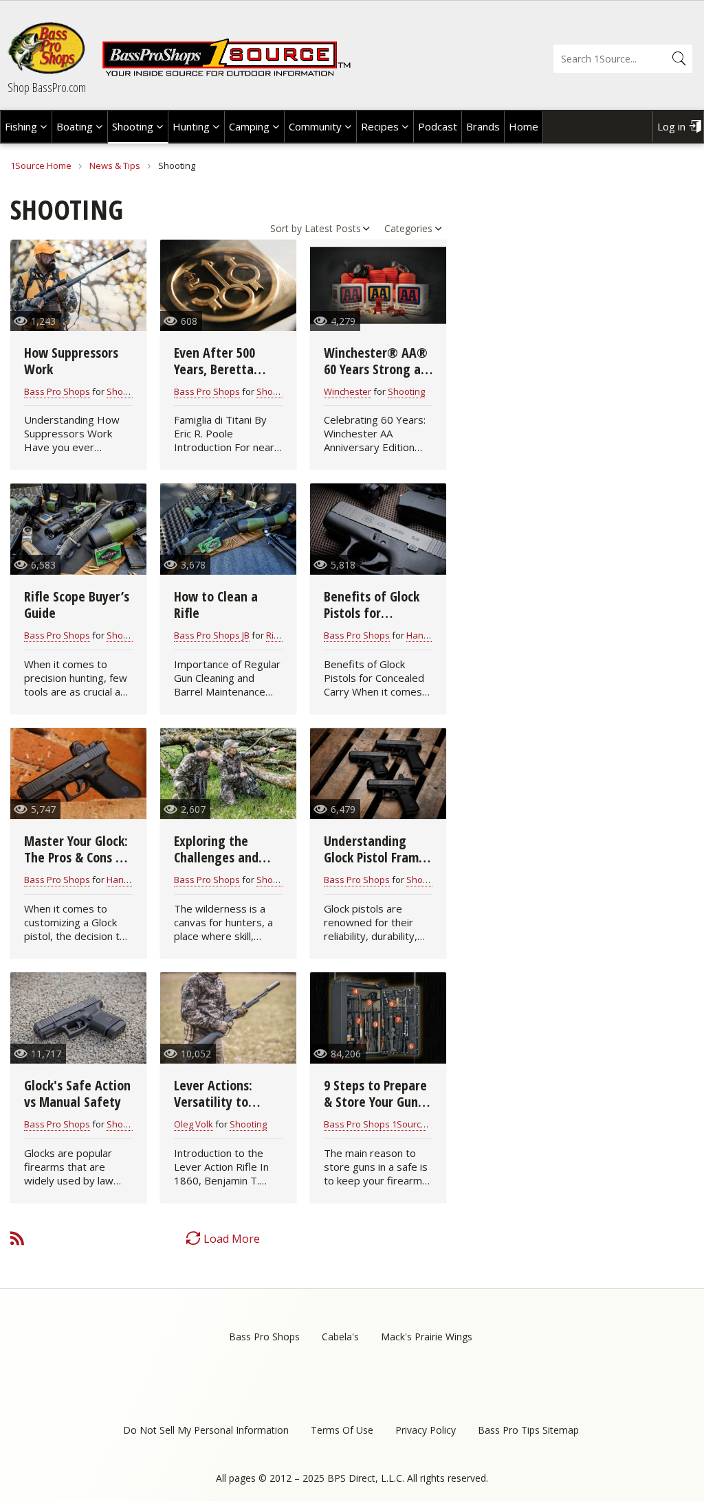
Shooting (132, 126)
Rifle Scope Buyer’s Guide (76, 604)
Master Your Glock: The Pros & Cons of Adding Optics (76, 857)
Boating (74, 126)
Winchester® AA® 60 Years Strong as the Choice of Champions (376, 377)
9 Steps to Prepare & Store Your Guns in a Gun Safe (375, 1101)
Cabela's (340, 1336)
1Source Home (41, 165)
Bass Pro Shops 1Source (375, 1124)
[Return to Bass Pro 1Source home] (226, 73)
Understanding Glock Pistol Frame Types (375, 857)
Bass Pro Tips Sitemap (528, 1429)
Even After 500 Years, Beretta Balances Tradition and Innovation (226, 377)
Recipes (380, 126)
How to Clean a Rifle (216, 604)
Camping (249, 126)
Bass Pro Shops (57, 391)
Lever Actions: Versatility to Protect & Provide (223, 1101)
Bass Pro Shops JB (212, 635)
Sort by (286, 228)
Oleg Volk (193, 1124)
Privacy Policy (425, 1429)
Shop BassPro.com (47, 87)
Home (523, 126)
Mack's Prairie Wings (426, 1336)
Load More (232, 1238)
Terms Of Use (342, 1429)
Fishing (21, 126)
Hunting (191, 126)
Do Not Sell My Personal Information (206, 1429)
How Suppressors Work (71, 360)
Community (315, 126)
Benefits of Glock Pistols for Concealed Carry (371, 613)
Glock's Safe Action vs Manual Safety (77, 1093)
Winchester (347, 391)
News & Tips (114, 165)
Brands (483, 126)
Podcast (437, 126)
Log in (671, 126)
